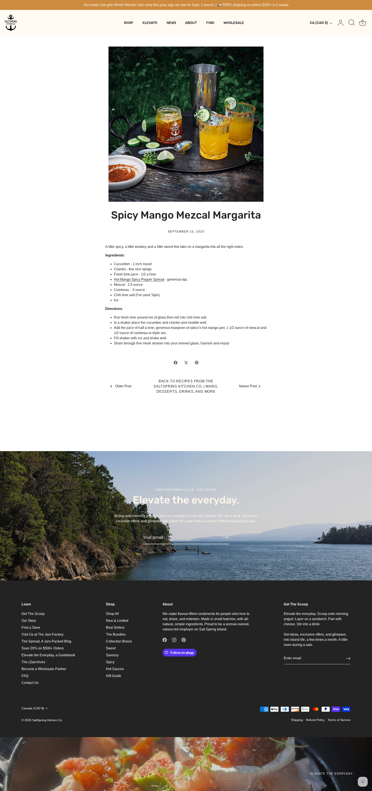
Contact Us (30, 683)
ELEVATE (150, 23)
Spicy (110, 662)
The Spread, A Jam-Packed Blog (46, 641)
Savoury (112, 655)
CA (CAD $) (319, 23)
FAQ (25, 676)
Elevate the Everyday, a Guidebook (48, 655)
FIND (210, 23)
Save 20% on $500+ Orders (43, 648)
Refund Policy (315, 720)
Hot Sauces (115, 669)
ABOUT (191, 23)
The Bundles (116, 634)
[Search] (351, 23)
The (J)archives (33, 662)
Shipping (297, 720)
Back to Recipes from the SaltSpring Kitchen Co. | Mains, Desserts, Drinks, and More (186, 386)
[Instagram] (174, 639)
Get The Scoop (33, 614)
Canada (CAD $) (33, 708)
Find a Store (31, 627)
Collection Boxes (119, 641)
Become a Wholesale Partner (44, 669)
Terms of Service (339, 720)
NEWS (171, 23)
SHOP (128, 23)
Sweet (111, 648)
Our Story (29, 620)
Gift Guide (113, 676)
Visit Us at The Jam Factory (43, 634)
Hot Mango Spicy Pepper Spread (139, 279)
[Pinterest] (183, 639)
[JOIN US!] (225, 537)
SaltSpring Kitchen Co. (47, 720)
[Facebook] (165, 639)
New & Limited (117, 620)
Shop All (112, 614)
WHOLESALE (233, 23)
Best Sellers (115, 627)
